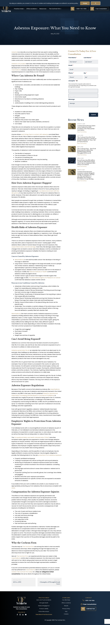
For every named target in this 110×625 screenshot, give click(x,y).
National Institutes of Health (38, 272)
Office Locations (66, 603)
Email (70, 65)
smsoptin (73, 81)
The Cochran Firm (28, 546)
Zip (85, 73)
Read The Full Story (82, 132)
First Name (72, 57)
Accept (85, 3)
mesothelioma (16, 70)
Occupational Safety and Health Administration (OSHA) (31, 437)
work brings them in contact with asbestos (34, 134)
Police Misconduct (44, 611)
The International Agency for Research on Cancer (44, 278)
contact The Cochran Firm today (22, 572)
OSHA (13, 488)
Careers (66, 614)
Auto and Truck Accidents (43, 600)
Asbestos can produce (19, 64)
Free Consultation (89, 604)
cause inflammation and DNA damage (24, 247)
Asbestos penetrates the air (20, 350)
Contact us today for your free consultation (21, 608)
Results (66, 606)
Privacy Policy (66, 608)
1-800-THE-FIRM (89, 600)
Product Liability (43, 608)
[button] (19, 8)
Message (71, 99)
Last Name (88, 57)
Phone (71, 73)
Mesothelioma (19, 260)
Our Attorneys (66, 600)
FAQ (66, 611)
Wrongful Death (43, 603)
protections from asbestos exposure (49, 455)
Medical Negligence (43, 606)
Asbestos (14, 52)
